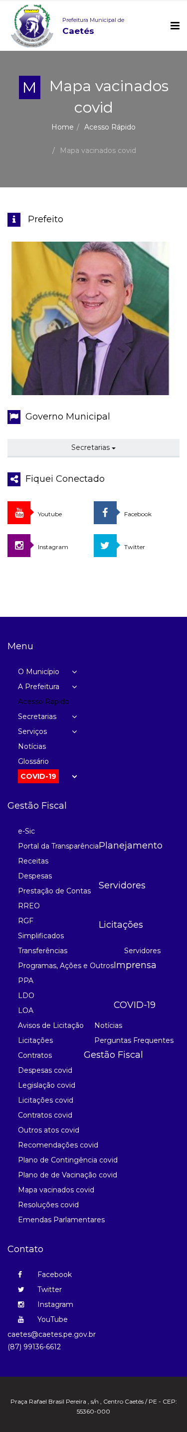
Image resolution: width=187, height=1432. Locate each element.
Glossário (33, 761)
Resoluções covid (48, 1204)
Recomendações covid (58, 1145)
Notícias (32, 746)
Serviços (32, 731)
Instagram (54, 1304)
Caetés (93, 26)
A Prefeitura (38, 686)
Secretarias (91, 447)
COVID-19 (38, 776)
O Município (38, 671)
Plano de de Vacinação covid (67, 1174)
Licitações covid (45, 1100)
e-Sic (26, 831)
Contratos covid (45, 1115)
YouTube (51, 1319)
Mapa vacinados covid (56, 1189)
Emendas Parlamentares (61, 1219)
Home (62, 127)
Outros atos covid (48, 1130)
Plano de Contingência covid (68, 1159)
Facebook (53, 1274)
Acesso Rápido (110, 127)
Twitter (48, 1289)
